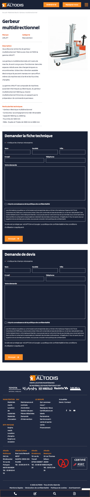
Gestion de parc (27, 411)
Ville (62, 148)
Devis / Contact (65, 402)
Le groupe (39, 399)
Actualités (63, 399)
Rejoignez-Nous (46, 408)
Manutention (9, 399)
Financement (45, 427)
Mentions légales (16, 488)
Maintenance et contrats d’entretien (27, 405)
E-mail (8, 157)
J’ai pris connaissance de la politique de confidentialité (28, 204)
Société (35, 148)
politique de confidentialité (53, 224)
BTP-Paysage (8, 425)
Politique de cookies (59, 488)
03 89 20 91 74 (24, 465)
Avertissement (74, 488)
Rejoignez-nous (72, 5)
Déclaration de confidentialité (37, 488)
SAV (17, 399)
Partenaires (44, 416)
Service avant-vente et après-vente (46, 422)
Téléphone (50, 157)
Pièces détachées (27, 413)
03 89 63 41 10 (51, 5)
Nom (7, 148)
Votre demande (11, 165)
